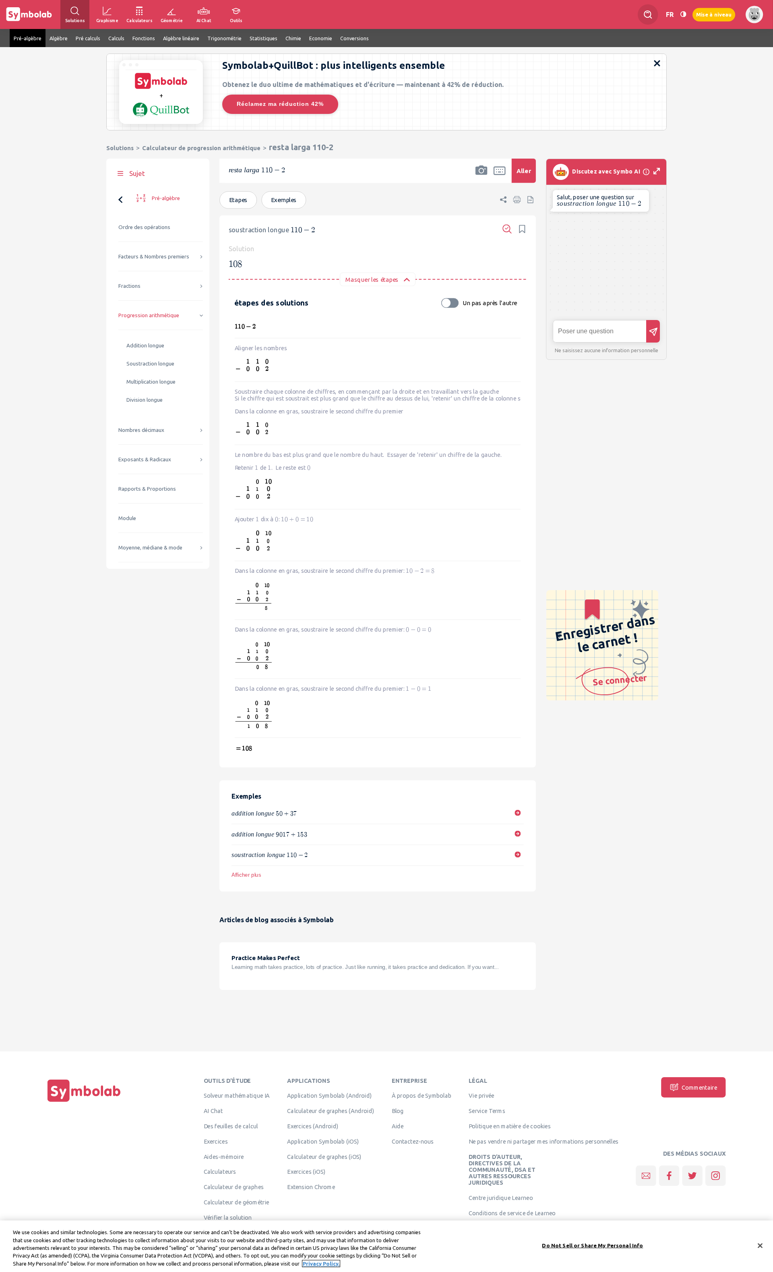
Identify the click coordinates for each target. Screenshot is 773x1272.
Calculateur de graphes (234, 1187)
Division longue (144, 400)
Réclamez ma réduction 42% (280, 104)
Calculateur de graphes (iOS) (324, 1156)
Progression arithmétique (148, 315)
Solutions (120, 148)
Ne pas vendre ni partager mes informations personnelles (543, 1141)
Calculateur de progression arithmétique (201, 148)
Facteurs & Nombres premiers (153, 257)
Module (127, 518)
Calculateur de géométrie (236, 1202)
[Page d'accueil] (84, 1102)
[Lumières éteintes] (683, 14)
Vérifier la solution (228, 1217)
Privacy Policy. (321, 1263)
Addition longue (145, 346)
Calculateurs (220, 1172)
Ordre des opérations (144, 227)
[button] (481, 176)
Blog (398, 1111)
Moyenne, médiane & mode (150, 548)
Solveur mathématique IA (237, 1095)
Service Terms (487, 1111)
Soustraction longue (150, 364)
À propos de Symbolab (422, 1095)
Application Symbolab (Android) (329, 1095)
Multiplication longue (151, 382)
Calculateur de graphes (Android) (330, 1111)
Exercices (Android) (312, 1126)
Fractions (129, 286)
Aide (398, 1126)
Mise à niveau (714, 14)
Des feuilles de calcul (231, 1126)
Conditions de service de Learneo (512, 1213)
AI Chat (213, 1111)
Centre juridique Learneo (501, 1198)
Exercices (216, 1141)
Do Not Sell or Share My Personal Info (592, 1245)
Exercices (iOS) (306, 1172)
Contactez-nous (413, 1141)
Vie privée (481, 1095)
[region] (386, 1246)
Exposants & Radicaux (144, 459)
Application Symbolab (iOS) (323, 1141)
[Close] (760, 1246)
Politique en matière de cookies (509, 1126)
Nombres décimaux (141, 430)
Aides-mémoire (224, 1156)
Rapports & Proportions (147, 489)
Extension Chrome (311, 1187)
